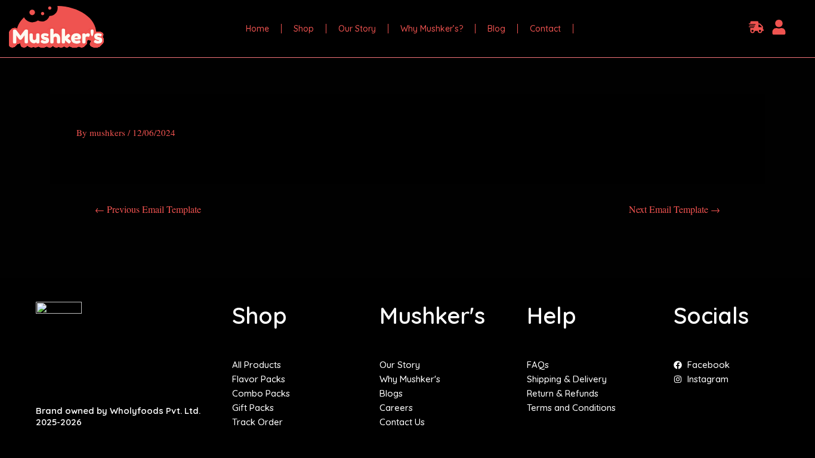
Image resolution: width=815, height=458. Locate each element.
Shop (304, 28)
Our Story (357, 28)
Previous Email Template (148, 209)
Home (257, 28)
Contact (545, 28)
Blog (496, 28)
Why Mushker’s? (431, 28)
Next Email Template (674, 209)
